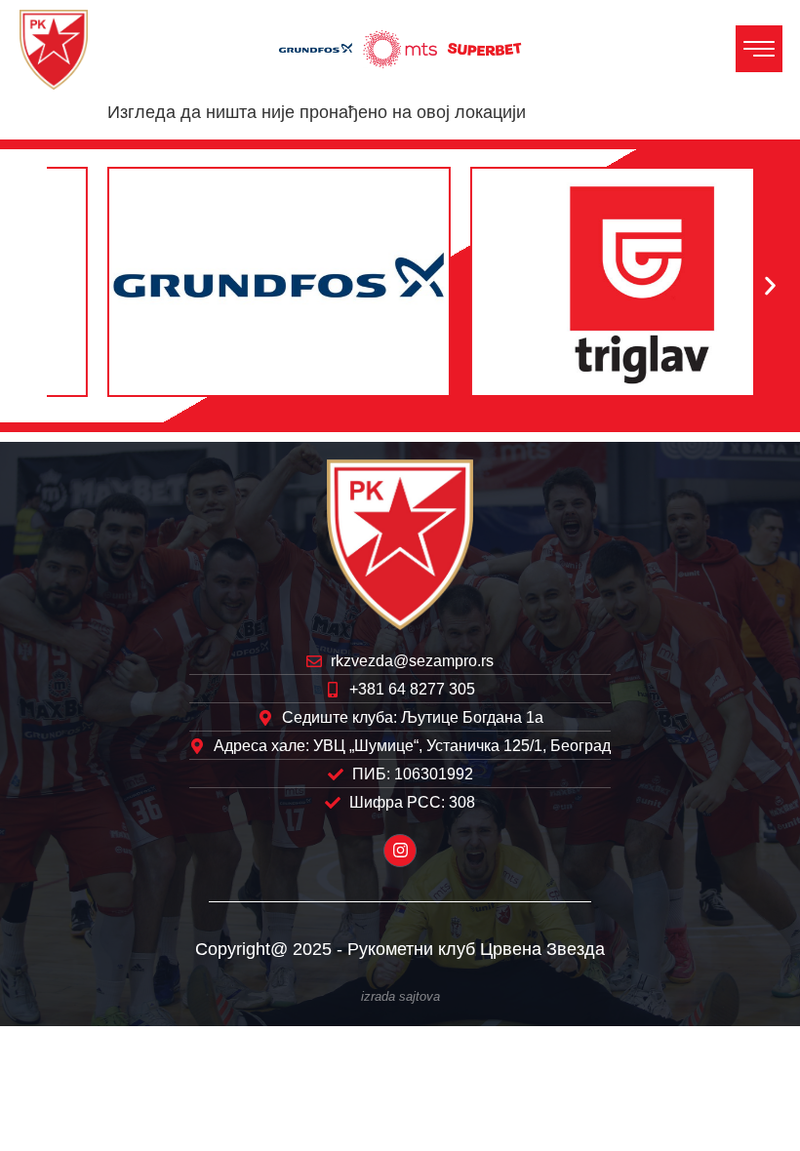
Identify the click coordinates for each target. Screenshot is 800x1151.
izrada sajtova (400, 997)
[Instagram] (400, 850)
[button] (30, 286)
